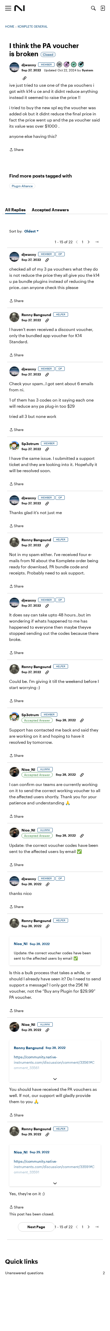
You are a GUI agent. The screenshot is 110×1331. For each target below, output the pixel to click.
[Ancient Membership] (67, 64)
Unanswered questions (55, 1273)
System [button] (87, 70)
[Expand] (55, 1079)
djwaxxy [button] (28, 65)
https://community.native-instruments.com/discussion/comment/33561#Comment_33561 (54, 1062)
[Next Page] (88, 242)
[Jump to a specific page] (97, 242)
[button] (14, 67)
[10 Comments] (81, 64)
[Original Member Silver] (60, 64)
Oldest (30, 231)
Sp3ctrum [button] (30, 443)
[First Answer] (74, 64)
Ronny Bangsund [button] (36, 315)
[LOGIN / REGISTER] (102, 8)
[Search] (93, 8)
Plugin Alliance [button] (22, 186)
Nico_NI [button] (28, 769)
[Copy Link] (24, 77)
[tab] (15, 209)
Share (16, 150)
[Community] (19, 8)
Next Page (36, 1227)
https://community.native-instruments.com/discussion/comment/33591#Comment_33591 (54, 1166)
